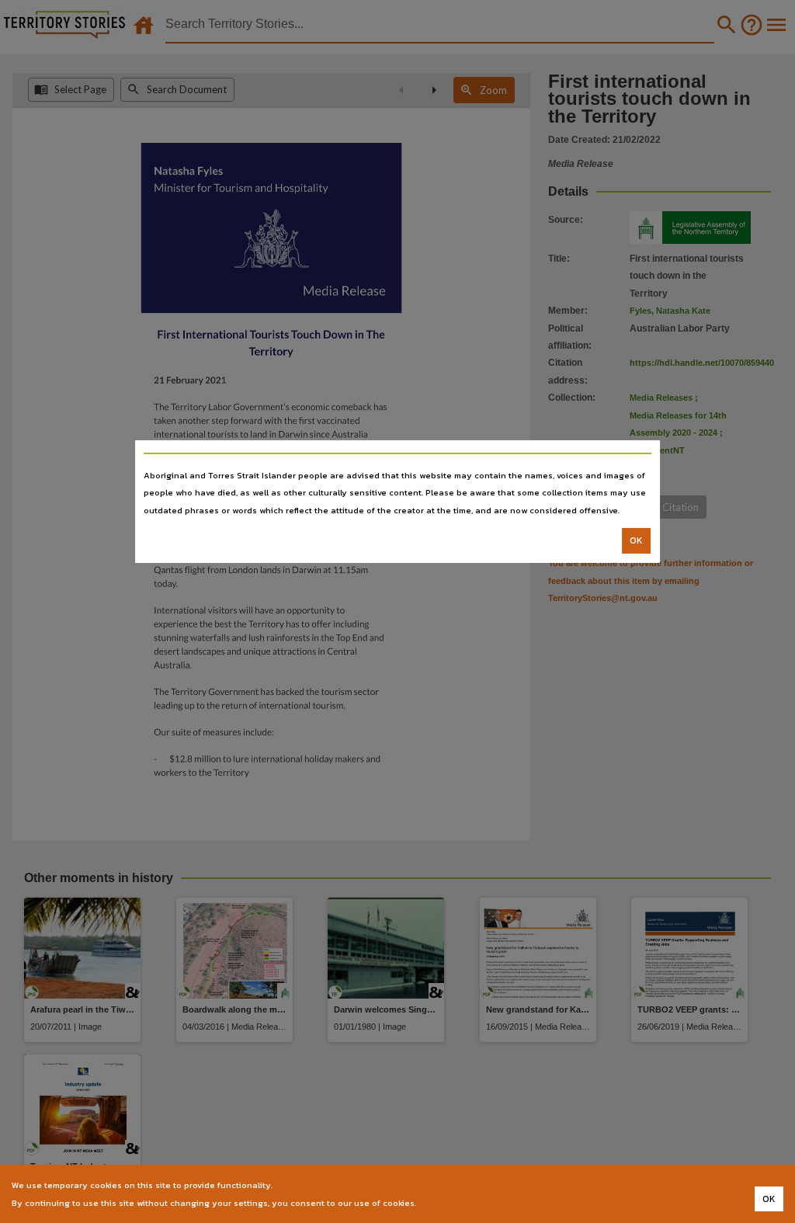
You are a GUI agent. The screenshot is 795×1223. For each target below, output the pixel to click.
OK (636, 540)
